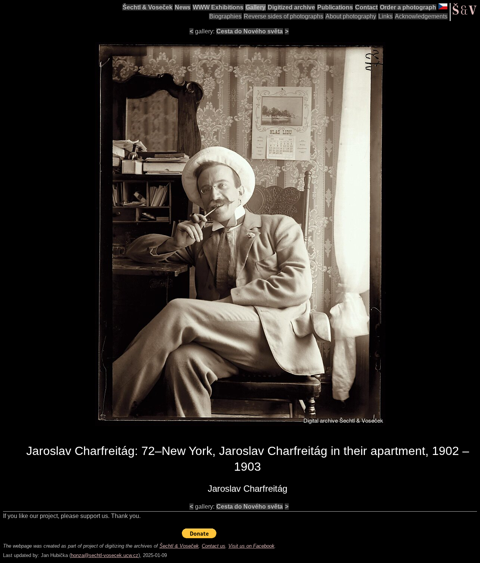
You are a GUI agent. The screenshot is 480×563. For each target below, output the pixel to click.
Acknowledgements (421, 16)
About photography (351, 16)
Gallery (256, 7)
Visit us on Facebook (251, 546)
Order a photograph (408, 7)
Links (385, 16)
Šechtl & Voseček (147, 7)
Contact (366, 7)
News (182, 7)
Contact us (213, 546)
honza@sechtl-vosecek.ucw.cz (104, 555)
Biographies (225, 16)
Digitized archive (291, 7)
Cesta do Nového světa (249, 31)
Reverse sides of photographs (283, 16)
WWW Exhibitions (218, 7)
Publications (335, 7)
